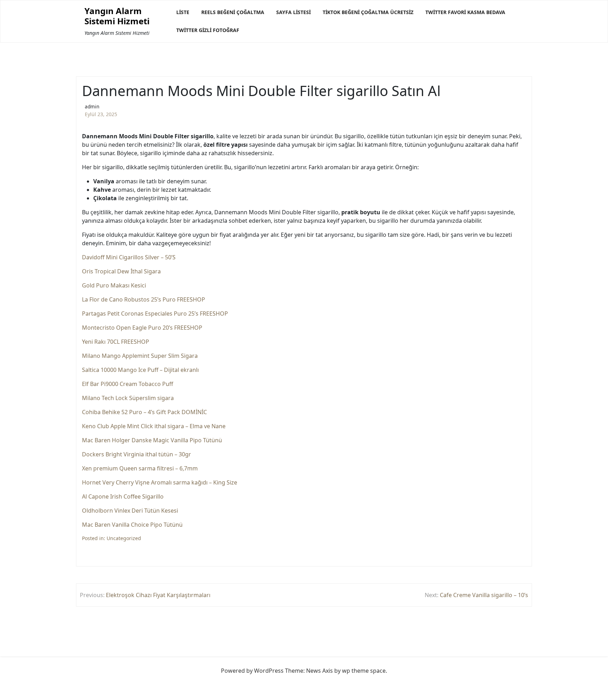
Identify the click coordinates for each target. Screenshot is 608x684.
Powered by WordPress (252, 670)
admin (92, 106)
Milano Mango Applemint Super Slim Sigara (140, 356)
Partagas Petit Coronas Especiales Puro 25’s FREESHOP (155, 313)
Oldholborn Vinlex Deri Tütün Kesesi (130, 510)
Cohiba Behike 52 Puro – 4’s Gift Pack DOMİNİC (144, 412)
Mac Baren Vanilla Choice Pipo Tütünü (132, 524)
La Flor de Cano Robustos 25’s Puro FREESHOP (143, 299)
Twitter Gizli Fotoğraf (207, 30)
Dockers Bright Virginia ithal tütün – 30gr (136, 454)
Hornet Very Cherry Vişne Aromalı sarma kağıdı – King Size (159, 482)
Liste (182, 12)
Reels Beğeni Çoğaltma (232, 12)
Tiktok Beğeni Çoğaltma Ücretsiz (368, 12)
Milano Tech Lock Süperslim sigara (128, 398)
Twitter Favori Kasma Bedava (465, 12)
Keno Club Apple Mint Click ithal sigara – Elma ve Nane (154, 426)
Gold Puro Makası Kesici (114, 285)
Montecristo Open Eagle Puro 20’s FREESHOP (142, 327)
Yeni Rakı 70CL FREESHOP (115, 342)
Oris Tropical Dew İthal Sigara (121, 271)
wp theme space (364, 670)
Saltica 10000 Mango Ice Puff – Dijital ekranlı (140, 370)
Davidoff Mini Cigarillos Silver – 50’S (129, 257)
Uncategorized (124, 538)
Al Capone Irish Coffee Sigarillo (123, 496)
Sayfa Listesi (293, 12)
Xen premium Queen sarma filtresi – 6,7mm (140, 468)
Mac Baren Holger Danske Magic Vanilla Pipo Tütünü (152, 440)
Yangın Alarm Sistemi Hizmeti (117, 16)
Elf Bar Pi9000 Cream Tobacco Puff (127, 384)
